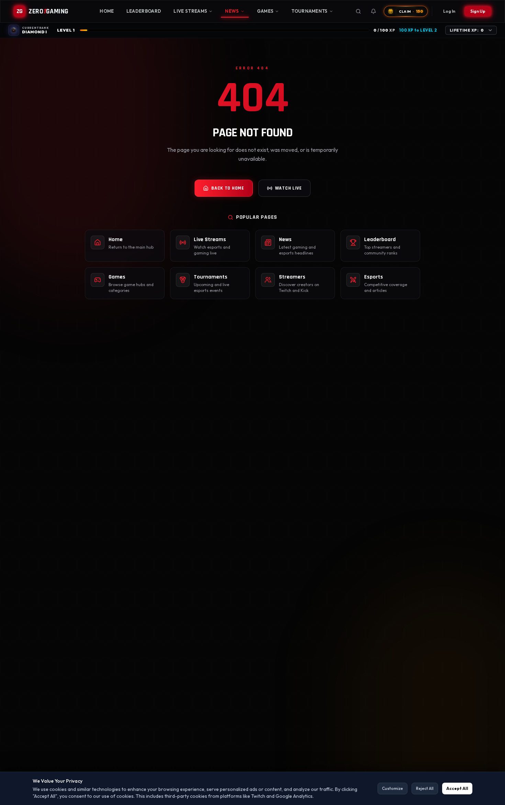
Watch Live (288, 188)
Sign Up (477, 11)
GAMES (265, 11)
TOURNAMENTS (309, 11)
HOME (107, 11)
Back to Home (227, 188)
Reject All (425, 788)
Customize (392, 788)
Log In (449, 11)
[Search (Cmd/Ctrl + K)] (358, 11)
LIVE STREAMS (190, 11)
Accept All (457, 788)
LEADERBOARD (143, 11)
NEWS (232, 11)
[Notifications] (373, 11)
